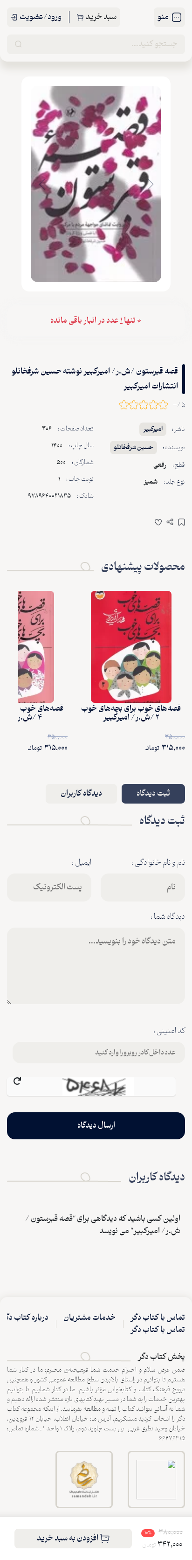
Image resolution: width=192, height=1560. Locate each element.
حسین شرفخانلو (133, 447)
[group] (96, 184)
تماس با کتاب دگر (157, 1318)
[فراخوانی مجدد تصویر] (91, 1086)
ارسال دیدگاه (96, 1126)
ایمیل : (81, 863)
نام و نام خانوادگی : (158, 863)
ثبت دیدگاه (153, 794)
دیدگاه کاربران (81, 794)
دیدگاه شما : (168, 917)
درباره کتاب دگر (25, 1318)
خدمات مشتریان (89, 1318)
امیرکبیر (153, 429)
